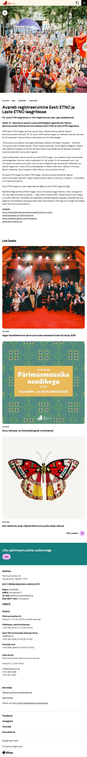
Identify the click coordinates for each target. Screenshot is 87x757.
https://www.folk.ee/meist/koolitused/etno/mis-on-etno (27, 212)
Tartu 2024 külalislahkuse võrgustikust (30, 703)
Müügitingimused (10, 740)
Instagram (7, 721)
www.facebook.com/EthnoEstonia (17, 215)
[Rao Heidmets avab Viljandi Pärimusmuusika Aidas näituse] (43, 478)
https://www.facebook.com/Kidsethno (19, 218)
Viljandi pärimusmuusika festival (17, 692)
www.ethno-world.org (12, 221)
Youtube (6, 726)
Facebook (7, 715)
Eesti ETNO (22, 101)
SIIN (41, 186)
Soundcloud (8, 732)
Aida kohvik (7, 698)
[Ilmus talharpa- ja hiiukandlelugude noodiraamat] (43, 382)
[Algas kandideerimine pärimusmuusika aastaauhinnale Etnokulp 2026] (43, 287)
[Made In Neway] (7, 752)
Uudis (13, 101)
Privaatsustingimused (12, 746)
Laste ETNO (33, 101)
